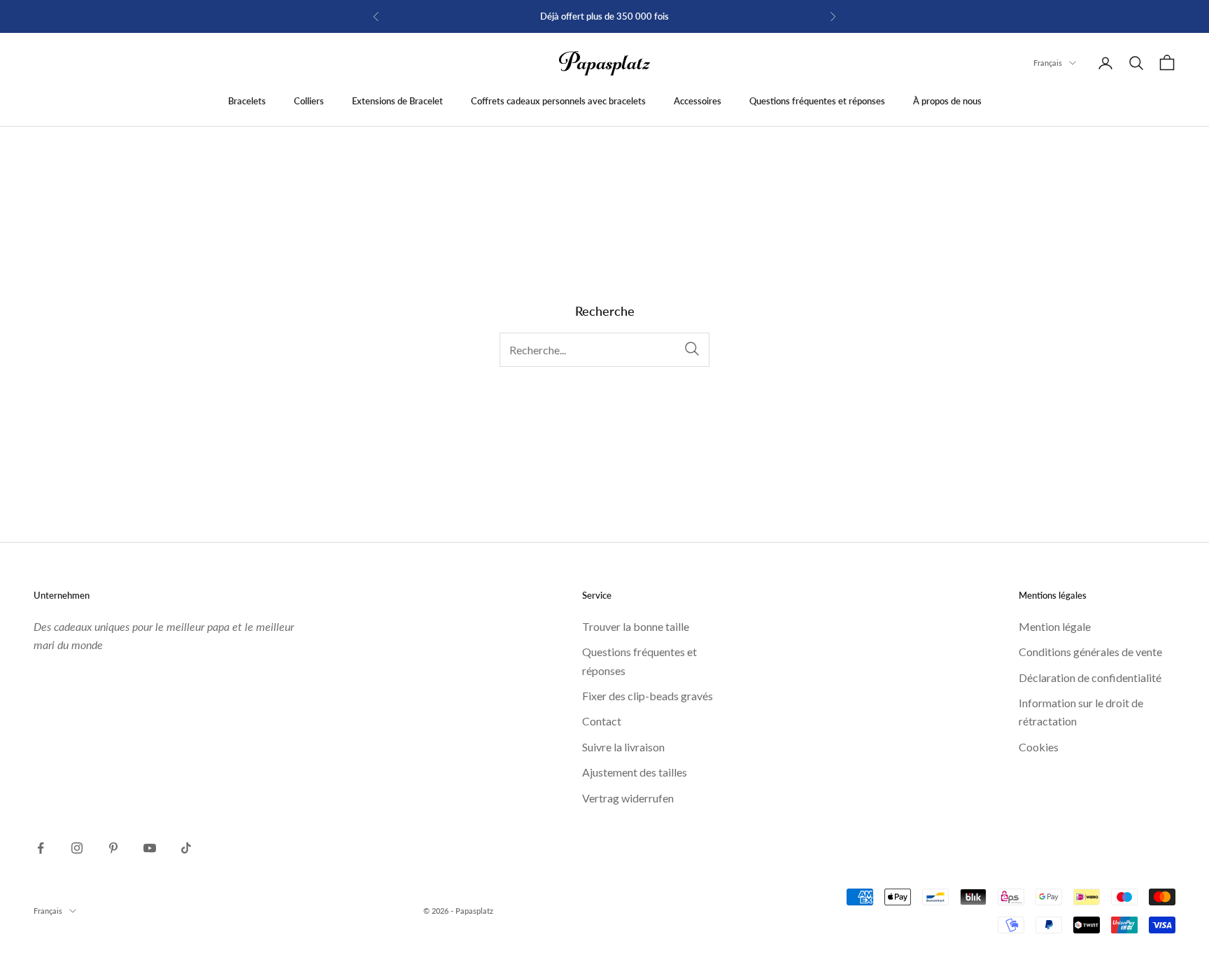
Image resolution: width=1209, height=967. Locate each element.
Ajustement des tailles (634, 772)
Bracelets (247, 100)
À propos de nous (947, 100)
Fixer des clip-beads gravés (647, 695)
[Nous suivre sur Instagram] (77, 848)
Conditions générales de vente (1090, 651)
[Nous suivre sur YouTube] (150, 848)
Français (1047, 62)
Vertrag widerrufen (628, 798)
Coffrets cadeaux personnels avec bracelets (558, 100)
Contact (601, 721)
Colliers (309, 100)
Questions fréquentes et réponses (817, 100)
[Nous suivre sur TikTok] (186, 848)
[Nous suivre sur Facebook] (41, 848)
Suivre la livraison (623, 746)
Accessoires (697, 100)
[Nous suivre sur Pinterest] (113, 848)
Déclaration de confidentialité (1090, 677)
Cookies (1039, 746)
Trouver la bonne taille (635, 626)
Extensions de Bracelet (397, 100)
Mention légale (1055, 626)
